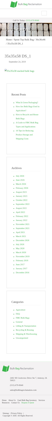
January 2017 (21, 268)
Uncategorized (22, 338)
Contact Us (15, 403)
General (19, 322)
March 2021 (21, 236)
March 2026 (21, 184)
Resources (5, 403)
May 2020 (20, 248)
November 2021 (22, 224)
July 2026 (20, 176)
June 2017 (20, 264)
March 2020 (21, 252)
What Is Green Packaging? (27, 102)
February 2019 (22, 260)
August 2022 (21, 208)
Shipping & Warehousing (26, 334)
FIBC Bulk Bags (22, 318)
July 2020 (20, 244)
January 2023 (21, 196)
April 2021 (20, 232)
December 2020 (22, 240)
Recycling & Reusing (25, 330)
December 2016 (22, 272)
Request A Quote (27, 403)
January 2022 (21, 220)
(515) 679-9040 (32, 20)
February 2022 (22, 216)
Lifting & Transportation (26, 326)
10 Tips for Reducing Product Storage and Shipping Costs (24, 135)
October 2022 (21, 200)
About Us (12, 400)
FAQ (18, 314)
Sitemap (6, 413)
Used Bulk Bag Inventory (27, 400)
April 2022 (20, 212)
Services (42, 400)
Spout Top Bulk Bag (24, 39)
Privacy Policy (16, 413)
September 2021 (22, 228)
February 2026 (22, 188)
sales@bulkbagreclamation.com (23, 390)
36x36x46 (40, 39)
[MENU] (35, 13)
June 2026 (20, 180)
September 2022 (22, 204)
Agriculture (20, 310)
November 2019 (22, 256)
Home (9, 39)
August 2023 (21, 192)
